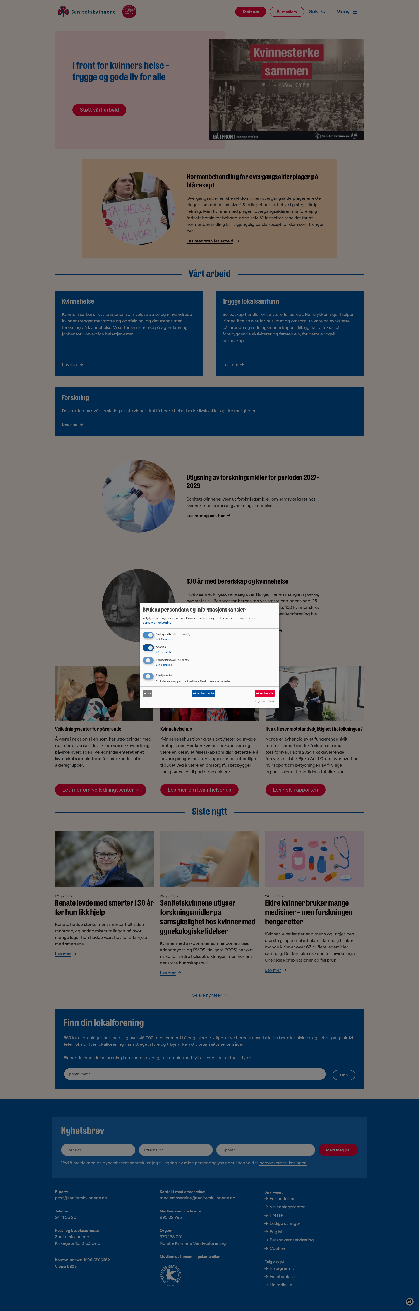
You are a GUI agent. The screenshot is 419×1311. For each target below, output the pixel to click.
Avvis (147, 693)
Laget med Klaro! (265, 701)
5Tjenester (165, 664)
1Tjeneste (164, 652)
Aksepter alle (264, 693)
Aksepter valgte (203, 693)
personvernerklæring (157, 622)
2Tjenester (165, 639)
